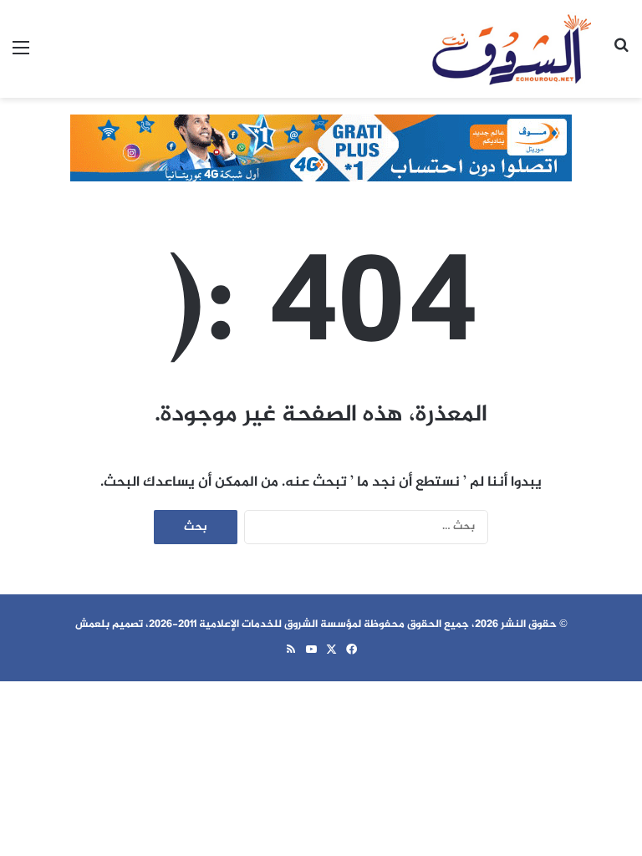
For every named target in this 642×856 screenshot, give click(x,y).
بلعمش (92, 624)
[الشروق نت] (511, 49)
